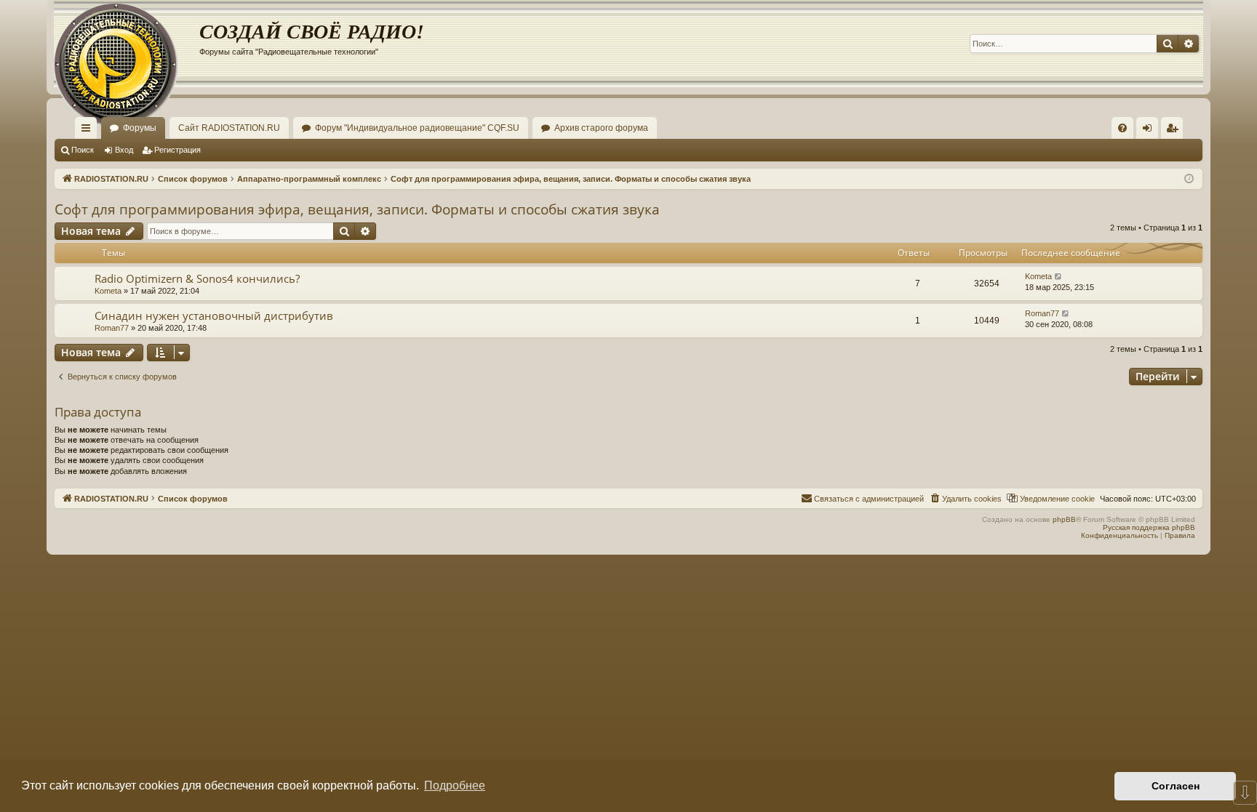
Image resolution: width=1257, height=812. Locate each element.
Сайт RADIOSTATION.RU (229, 128)
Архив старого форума (601, 128)
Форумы (139, 128)
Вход (124, 149)
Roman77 (112, 327)
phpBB (1064, 519)
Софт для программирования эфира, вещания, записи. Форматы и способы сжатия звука (357, 209)
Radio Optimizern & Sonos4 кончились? (197, 278)
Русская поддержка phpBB (1149, 527)
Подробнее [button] (454, 785)
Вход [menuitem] (1150, 131)
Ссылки (89, 131)
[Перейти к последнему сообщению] (1059, 276)
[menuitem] (1122, 128)
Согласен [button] (1176, 786)
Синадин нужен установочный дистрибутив (214, 315)
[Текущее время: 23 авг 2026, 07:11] (1189, 179)
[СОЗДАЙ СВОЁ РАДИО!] (126, 43)
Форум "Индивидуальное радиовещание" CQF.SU (417, 128)
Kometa (108, 290)
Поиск (82, 149)
